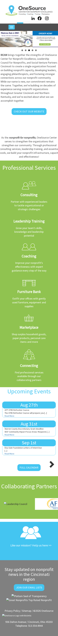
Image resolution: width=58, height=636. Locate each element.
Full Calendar (29, 467)
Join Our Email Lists (29, 587)
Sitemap (26, 610)
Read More (9, 416)
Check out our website (29, 111)
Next (54, 38)
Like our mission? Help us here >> (30, 545)
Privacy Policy (12, 610)
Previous (3, 38)
